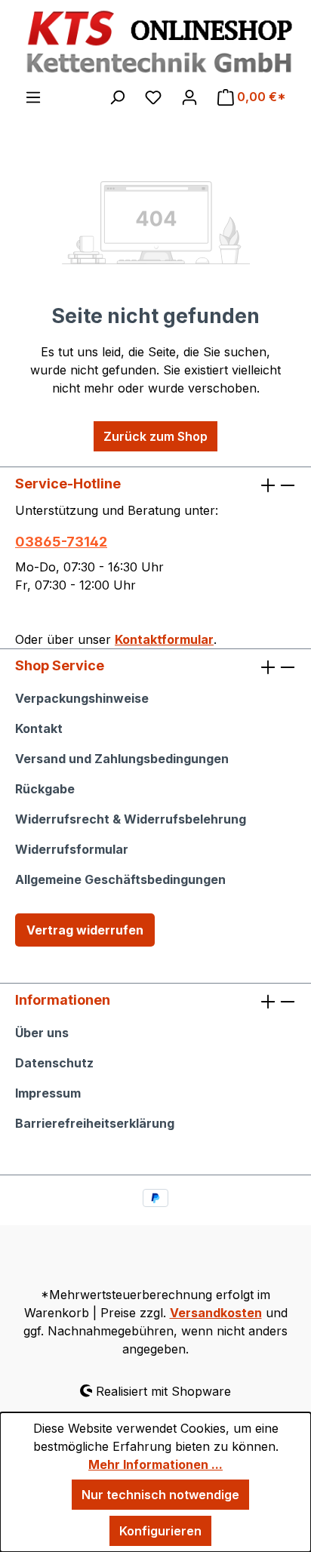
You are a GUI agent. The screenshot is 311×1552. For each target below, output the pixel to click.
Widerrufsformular (71, 849)
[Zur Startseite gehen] (155, 43)
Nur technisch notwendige (160, 1494)
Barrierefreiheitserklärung (94, 1123)
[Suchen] (117, 97)
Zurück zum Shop (155, 436)
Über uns (42, 1032)
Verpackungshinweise (82, 698)
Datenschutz (54, 1062)
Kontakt (39, 728)
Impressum (48, 1093)
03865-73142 (61, 542)
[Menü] (33, 97)
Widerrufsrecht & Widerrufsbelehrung (130, 819)
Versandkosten (216, 1312)
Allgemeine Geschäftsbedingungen (120, 879)
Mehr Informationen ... (155, 1464)
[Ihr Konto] (189, 97)
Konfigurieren (160, 1530)
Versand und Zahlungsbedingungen (122, 758)
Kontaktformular (164, 639)
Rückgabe (45, 788)
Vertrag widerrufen (84, 930)
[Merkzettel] (153, 97)
